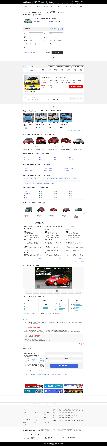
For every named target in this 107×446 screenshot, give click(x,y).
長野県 (63, 412)
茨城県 (73, 410)
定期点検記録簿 (29, 178)
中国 (53, 417)
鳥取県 (60, 417)
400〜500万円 (72, 157)
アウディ (44, 414)
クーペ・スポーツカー (27, 419)
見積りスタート (65, 365)
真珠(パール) (28, 193)
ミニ (43, 415)
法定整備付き (57, 180)
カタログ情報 (50, 21)
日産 (36, 412)
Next (84, 212)
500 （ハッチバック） (42, 403)
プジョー (44, 419)
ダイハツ (36, 422)
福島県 (78, 409)
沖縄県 (82, 420)
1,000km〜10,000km (28, 170)
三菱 (36, 415)
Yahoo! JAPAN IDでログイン (36, 62)
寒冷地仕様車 (74, 178)
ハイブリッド (25, 415)
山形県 (75, 409)
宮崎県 (75, 420)
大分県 (72, 420)
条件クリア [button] (48, 52)
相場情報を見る (76, 98)
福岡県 (60, 420)
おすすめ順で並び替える (31, 70)
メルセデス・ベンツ (46, 409)
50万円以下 (26, 157)
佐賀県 (63, 420)
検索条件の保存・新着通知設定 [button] (64, 66)
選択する (51, 43)
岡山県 (66, 417)
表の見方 (26, 319)
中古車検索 (45, 6)
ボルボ (44, 424)
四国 (53, 418)
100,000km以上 (67, 170)
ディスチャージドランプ (76, 180)
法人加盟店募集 (72, 437)
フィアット (27, 97)
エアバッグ (68, 180)
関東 (53, 410)
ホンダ (36, 414)
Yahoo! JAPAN (81, 1)
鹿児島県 (78, 420)
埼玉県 (67, 410)
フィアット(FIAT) (34, 403)
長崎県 (66, 420)
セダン (24, 409)
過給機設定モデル (26, 180)
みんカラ (39, 437)
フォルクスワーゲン (46, 412)
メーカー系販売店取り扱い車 (52, 178)
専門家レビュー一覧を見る (79, 261)
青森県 (63, 409)
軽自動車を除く (47, 183)
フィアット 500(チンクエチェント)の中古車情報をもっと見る (74, 130)
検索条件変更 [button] (51, 66)
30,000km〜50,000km (48, 170)
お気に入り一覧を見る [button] (78, 66)
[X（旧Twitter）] (36, 430)
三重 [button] (51, 37)
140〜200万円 (42, 159)
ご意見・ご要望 (78, 437)
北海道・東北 (55, 409)
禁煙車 (51, 180)
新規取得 (77, 1)
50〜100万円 (26, 159)
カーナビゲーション (41, 180)
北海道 (60, 409)
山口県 (72, 417)
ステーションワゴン (26, 414)
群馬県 (79, 410)
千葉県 (70, 410)
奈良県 (72, 415)
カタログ (39, 6)
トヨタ (36, 409)
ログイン (73, 1)
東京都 (60, 410)
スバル (36, 419)
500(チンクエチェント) (36, 97)
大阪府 (60, 415)
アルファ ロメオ (46, 422)
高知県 (69, 418)
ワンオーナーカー (37, 178)
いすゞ (36, 424)
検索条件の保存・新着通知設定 (57, 28)
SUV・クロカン (26, 417)
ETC (47, 180)
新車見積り (53, 6)
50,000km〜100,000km (68, 168)
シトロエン (45, 420)
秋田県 (72, 409)
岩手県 (66, 409)
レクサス (36, 410)
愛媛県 (66, 418)
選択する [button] (31, 37)
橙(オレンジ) (58, 193)
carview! (24, 403)
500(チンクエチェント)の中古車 (51, 403)
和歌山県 (75, 415)
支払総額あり (26, 183)
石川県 (69, 412)
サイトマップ (60, 437)
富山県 (66, 412)
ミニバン (24, 410)
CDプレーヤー (33, 180)
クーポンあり (32, 183)
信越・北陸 (54, 412)
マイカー (81, 6)
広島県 (69, 417)
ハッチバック (25, 412)
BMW (44, 410)
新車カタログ (29, 403)
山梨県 (82, 410)
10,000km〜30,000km (48, 168)
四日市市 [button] (31, 40)
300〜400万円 (57, 159)
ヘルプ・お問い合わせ (48, 438)
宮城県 (69, 409)
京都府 (66, 415)
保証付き (62, 180)
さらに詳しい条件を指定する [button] (31, 52)
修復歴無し (61, 178)
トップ (25, 6)
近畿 (53, 415)
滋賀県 (69, 415)
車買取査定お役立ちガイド (62, 374)
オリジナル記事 (73, 6)
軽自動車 (24, 422)
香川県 (63, 418)
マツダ (36, 417)
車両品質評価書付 (39, 183)
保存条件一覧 (60, 29)
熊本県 (69, 420)
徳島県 (60, 418)
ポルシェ (44, 417)
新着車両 (53, 183)
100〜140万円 (42, 157)
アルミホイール (67, 178)
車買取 (59, 6)
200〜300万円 (57, 157)
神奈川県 (63, 410)
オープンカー (25, 420)
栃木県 (76, 410)
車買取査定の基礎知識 (51, 374)
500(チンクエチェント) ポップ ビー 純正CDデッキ (54, 77)
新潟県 (60, 412)
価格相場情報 (37, 21)
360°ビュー (32, 6)
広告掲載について (66, 437)
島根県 (63, 417)
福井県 (72, 412)
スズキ (36, 420)
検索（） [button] (57, 52)
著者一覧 (55, 437)
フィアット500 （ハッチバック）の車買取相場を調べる (35, 374)
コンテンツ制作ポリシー (48, 437)
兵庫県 (63, 415)
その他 (24, 424)
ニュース (65, 6)
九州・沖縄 (54, 420)
